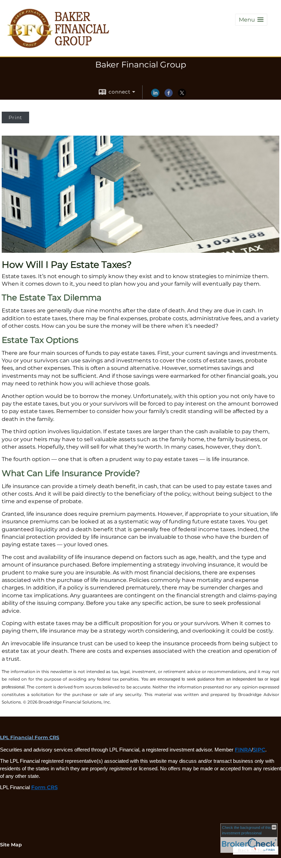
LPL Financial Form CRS (29, 737)
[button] (251, 20)
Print (15, 117)
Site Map (11, 845)
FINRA (243, 750)
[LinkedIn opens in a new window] (155, 95)
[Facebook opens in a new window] (168, 95)
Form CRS (44, 787)
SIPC (259, 750)
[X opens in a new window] (182, 95)
